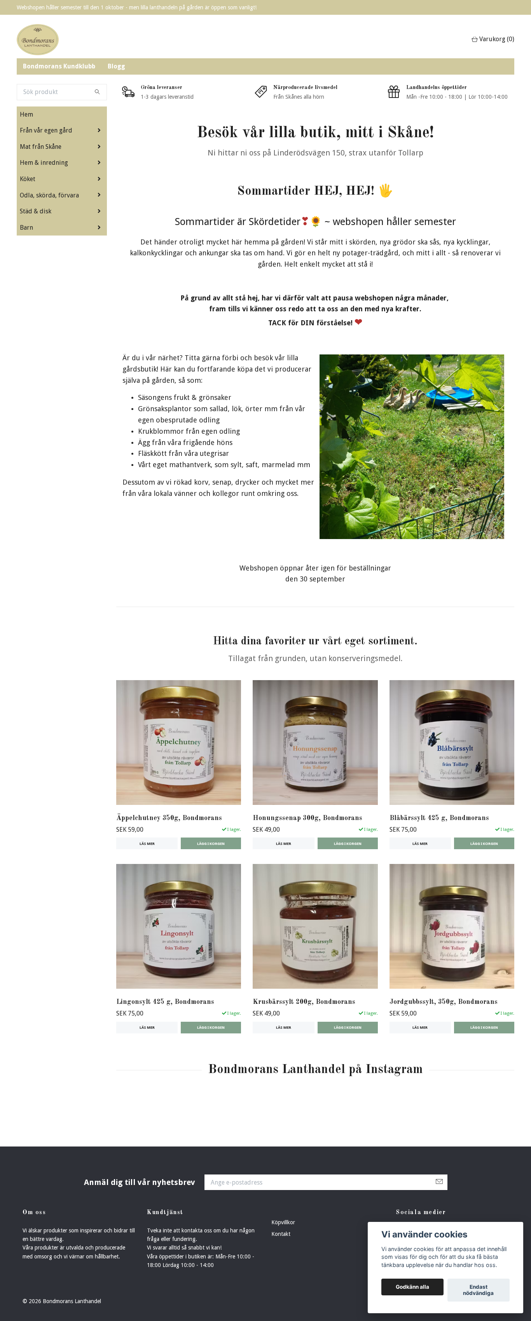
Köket (27, 179)
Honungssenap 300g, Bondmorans (307, 818)
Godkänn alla (412, 1287)
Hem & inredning (44, 162)
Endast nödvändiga (478, 1290)
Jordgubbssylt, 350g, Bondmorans (444, 1002)
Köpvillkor (283, 1222)
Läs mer (147, 843)
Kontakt (280, 1234)
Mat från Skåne (40, 146)
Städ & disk (35, 211)
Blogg (116, 66)
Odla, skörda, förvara (49, 195)
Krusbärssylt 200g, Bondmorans (304, 1002)
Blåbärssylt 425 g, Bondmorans (439, 818)
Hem (26, 114)
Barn (26, 227)
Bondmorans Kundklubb (59, 66)
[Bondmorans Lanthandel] (38, 39)
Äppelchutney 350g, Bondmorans (169, 818)
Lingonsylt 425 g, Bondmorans (165, 1002)
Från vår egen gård (46, 130)
